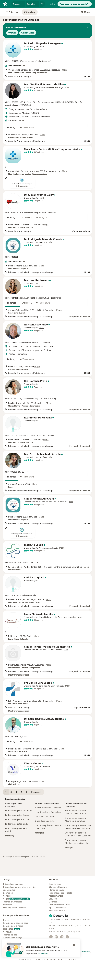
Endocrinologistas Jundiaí (17, 824)
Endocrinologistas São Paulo (18, 810)
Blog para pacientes (58, 910)
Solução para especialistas (15, 923)
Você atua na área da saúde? (73, 4)
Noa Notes (11, 928)
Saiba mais (43, 953)
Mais (41, 46)
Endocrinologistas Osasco (17, 815)
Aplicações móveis (57, 907)
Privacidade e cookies (13, 884)
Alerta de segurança (12, 937)
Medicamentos (56, 895)
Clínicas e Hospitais (58, 887)
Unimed (12, 32)
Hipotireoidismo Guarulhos (48, 812)
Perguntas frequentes (59, 904)
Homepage (7, 856)
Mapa (87, 12)
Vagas (16, 898)
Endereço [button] (11, 127)
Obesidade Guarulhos (45, 816)
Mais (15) (39, 832)
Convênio (31, 12)
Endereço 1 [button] (12, 217)
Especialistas (55, 884)
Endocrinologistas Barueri (17, 819)
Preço (6, 920)
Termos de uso (10, 934)
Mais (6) (68, 847)
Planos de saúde (56, 890)
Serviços (53, 898)
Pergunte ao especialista (60, 893)
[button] (88, 27)
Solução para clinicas (13, 926)
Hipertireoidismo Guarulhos (48, 807)
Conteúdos (8, 931)
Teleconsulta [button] (28, 127)
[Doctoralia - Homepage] (6, 3)
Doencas (53, 901)
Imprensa (7, 904)
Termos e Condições (12, 901)
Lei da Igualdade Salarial (14, 907)
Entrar (53, 4)
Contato (7, 895)
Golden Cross (27, 32)
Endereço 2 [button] (27, 217)
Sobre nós (8, 893)
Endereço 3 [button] (41, 217)
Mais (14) (9, 835)
